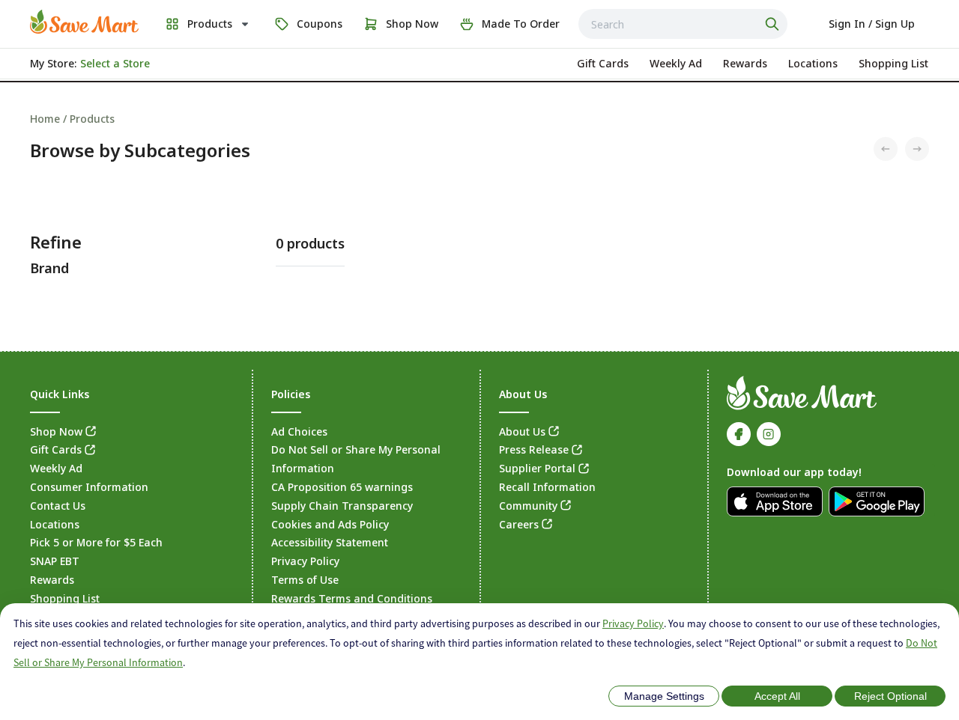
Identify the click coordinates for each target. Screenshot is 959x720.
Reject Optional (890, 696)
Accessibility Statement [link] (329, 542)
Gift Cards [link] (56, 449)
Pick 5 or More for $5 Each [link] (96, 542)
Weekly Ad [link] (56, 468)
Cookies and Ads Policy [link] (330, 524)
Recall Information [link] (547, 487)
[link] (84, 22)
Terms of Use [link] (305, 580)
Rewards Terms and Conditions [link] (351, 598)
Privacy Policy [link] (305, 561)
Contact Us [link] (57, 505)
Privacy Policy (633, 623)
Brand (49, 268)
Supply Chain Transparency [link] (342, 505)
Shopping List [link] (65, 598)
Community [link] (528, 505)
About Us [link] (522, 431)
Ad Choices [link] (299, 431)
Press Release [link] (534, 449)
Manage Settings (664, 696)
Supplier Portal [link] (537, 468)
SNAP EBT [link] (54, 561)
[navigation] (479, 118)
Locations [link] (54, 524)
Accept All (777, 696)
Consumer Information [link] (89, 487)
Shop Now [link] (56, 431)
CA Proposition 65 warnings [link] (342, 487)
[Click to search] (773, 23)
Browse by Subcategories (140, 150)
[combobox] (682, 24)
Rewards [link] (52, 580)
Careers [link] (519, 524)
